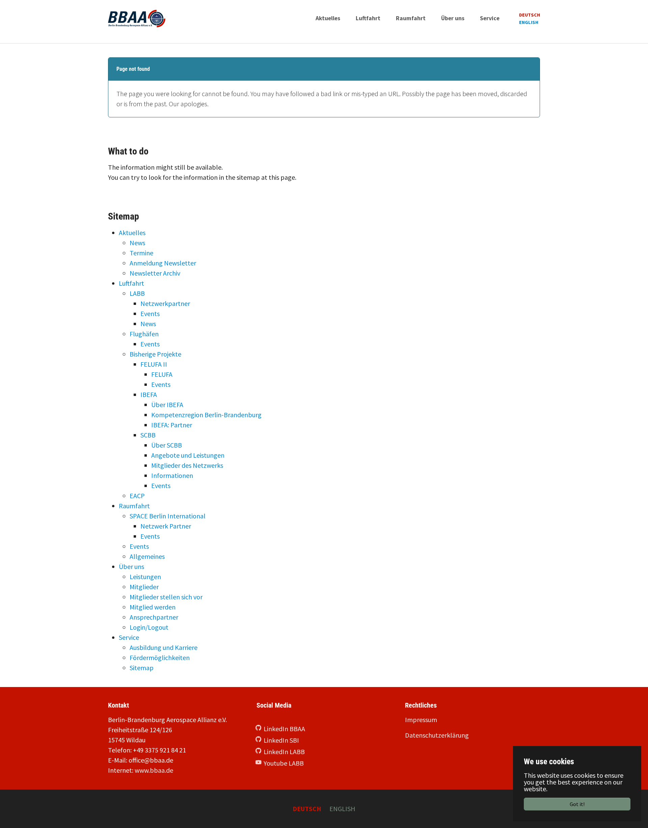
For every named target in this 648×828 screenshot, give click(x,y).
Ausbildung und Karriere (163, 647)
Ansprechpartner (154, 617)
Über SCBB (166, 445)
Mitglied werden (153, 607)
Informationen (172, 475)
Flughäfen (144, 334)
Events (150, 313)
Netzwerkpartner (165, 303)
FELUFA (161, 374)
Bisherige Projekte (155, 354)
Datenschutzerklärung (437, 735)
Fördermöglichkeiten (160, 657)
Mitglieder (144, 586)
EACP (137, 495)
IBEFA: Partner (171, 425)
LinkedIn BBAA (284, 728)
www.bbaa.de (154, 770)
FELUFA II (153, 364)
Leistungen (145, 576)
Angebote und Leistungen (187, 455)
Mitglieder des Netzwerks (187, 465)
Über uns (131, 566)
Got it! (577, 804)
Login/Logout (149, 627)
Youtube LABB (284, 763)
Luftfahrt (131, 283)
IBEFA (148, 394)
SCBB (148, 435)
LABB (137, 293)
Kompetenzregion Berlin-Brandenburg (206, 414)
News (137, 242)
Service (129, 637)
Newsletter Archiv (155, 273)
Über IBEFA (167, 404)
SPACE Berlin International (168, 516)
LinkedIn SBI (281, 740)
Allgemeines (147, 556)
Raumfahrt (134, 506)
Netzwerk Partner (165, 526)
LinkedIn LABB (284, 751)
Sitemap (142, 667)
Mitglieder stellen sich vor (166, 597)
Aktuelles (132, 232)
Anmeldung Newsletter (163, 263)
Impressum (421, 719)
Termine (141, 253)
